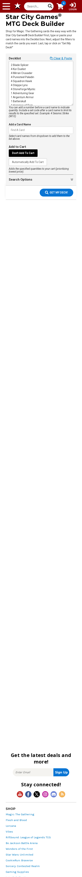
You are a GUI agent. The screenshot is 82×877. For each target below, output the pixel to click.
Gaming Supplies (17, 872)
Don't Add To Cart (23, 153)
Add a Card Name (20, 124)
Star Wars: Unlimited (19, 854)
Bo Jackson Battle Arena (22, 843)
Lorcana (11, 826)
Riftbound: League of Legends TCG (28, 837)
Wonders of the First (19, 849)
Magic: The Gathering (20, 814)
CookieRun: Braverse (19, 860)
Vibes (9, 831)
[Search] (50, 6)
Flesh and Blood (16, 820)
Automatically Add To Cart (28, 162)
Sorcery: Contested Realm (23, 866)
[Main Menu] (6, 6)
